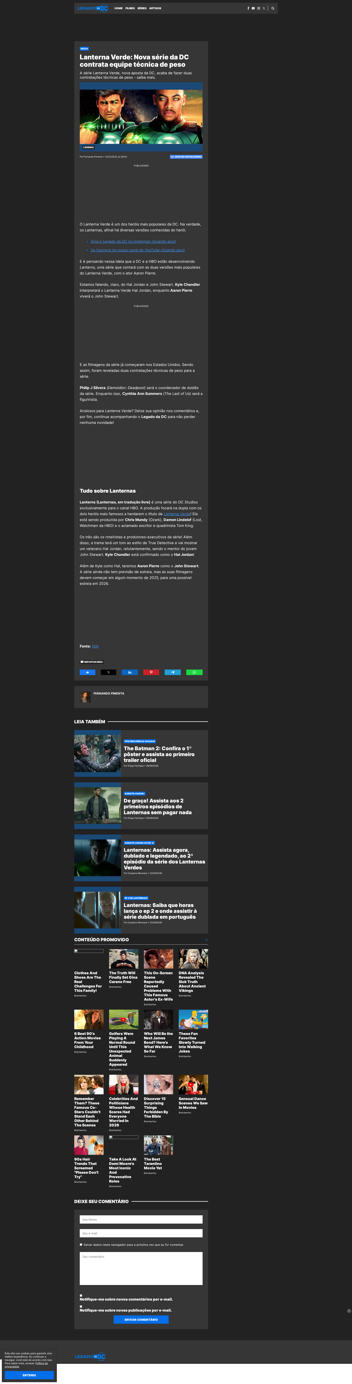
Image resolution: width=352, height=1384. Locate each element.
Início (84, 48)
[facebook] (248, 8)
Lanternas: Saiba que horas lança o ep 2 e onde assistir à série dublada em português (160, 911)
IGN (95, 646)
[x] (264, 8)
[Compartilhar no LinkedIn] (130, 672)
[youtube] (253, 8)
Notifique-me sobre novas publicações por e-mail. (126, 1310)
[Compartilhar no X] (108, 672)
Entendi (29, 1375)
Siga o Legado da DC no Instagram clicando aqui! (133, 241)
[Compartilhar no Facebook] (87, 672)
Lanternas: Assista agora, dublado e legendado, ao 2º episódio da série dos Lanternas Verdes (164, 859)
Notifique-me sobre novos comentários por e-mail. (126, 1299)
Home (119, 8)
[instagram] (258, 8)
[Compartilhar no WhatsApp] (194, 672)
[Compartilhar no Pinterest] (151, 672)
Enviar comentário (141, 1319)
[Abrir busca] (273, 8)
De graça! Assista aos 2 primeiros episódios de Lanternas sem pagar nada (158, 806)
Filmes (130, 8)
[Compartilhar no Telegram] (173, 672)
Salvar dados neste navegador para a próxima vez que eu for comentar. (134, 1244)
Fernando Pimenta (109, 693)
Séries (142, 8)
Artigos (155, 8)
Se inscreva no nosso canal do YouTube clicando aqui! (138, 250)
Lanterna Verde (177, 514)
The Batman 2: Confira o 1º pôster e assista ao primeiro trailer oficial (159, 754)
